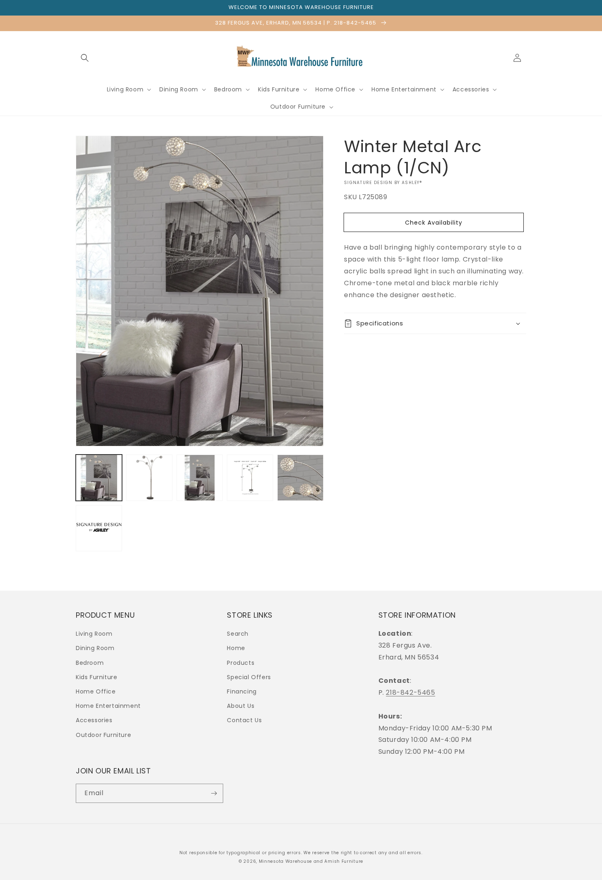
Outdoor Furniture (103, 735)
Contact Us (244, 720)
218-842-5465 (410, 692)
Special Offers (249, 677)
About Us (240, 706)
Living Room (94, 634)
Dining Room (95, 648)
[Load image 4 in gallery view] (250, 478)
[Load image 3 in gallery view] (200, 478)
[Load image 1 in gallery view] (99, 478)
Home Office (96, 691)
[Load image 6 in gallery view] (99, 528)
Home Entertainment (108, 706)
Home (236, 648)
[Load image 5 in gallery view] (300, 478)
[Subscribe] (214, 793)
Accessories (94, 720)
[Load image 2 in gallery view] (149, 478)
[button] (85, 58)
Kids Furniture (96, 677)
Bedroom (90, 663)
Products (240, 663)
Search (238, 634)
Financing (241, 691)
